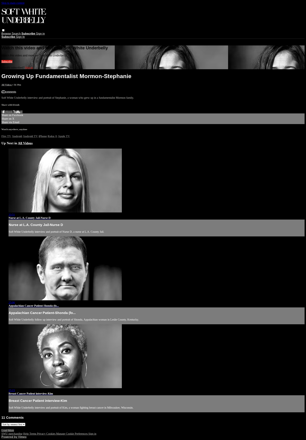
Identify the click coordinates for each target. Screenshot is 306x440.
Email (19, 111)
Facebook (7, 111)
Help (26, 433)
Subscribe (6, 61)
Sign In (20, 36)
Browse (6, 33)
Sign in (40, 33)
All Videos (6, 84)
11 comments (8, 91)
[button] (3, 30)
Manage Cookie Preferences (72, 433)
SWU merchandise (11, 433)
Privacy (41, 433)
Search (16, 33)
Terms (33, 433)
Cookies (51, 433)
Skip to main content (12, 2)
